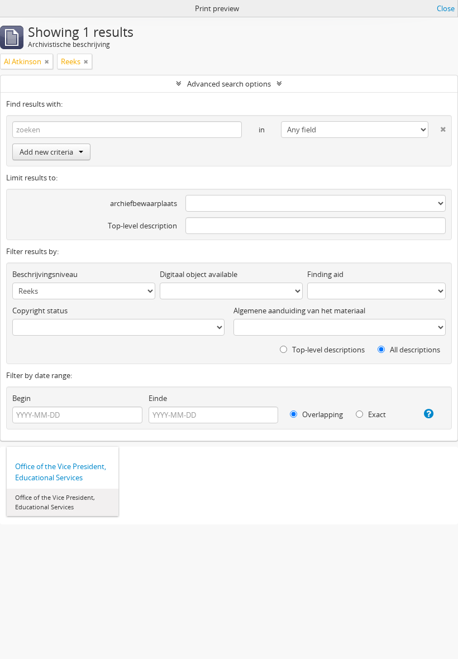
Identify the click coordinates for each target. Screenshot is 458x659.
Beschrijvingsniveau (45, 274)
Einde (158, 398)
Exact (376, 414)
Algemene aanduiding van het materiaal (299, 310)
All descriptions (414, 350)
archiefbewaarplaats (143, 203)
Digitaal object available (198, 274)
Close (446, 8)
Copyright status (40, 310)
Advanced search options (229, 84)
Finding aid (325, 274)
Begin (21, 398)
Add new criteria (46, 152)
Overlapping (321, 414)
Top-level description (142, 226)
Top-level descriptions (327, 350)
